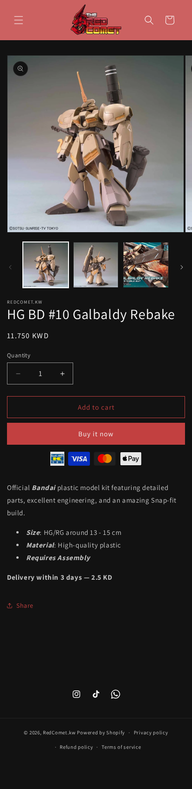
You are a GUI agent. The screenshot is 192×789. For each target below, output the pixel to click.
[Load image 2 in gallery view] (96, 265)
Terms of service (121, 747)
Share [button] (25, 605)
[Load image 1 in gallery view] (46, 265)
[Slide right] (181, 267)
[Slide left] (10, 267)
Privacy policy (151, 732)
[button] (18, 20)
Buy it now (96, 433)
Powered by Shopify (101, 732)
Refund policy (76, 747)
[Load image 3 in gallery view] (146, 265)
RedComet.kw (59, 732)
